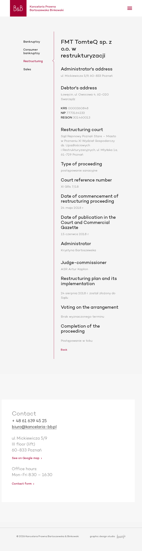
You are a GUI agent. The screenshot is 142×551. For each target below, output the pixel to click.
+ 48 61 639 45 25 (29, 421)
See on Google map (25, 458)
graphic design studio (102, 536)
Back (64, 350)
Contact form (22, 484)
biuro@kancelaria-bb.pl (34, 427)
